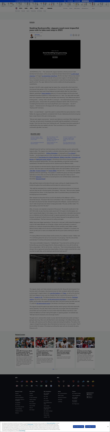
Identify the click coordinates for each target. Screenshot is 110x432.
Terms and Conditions (51, 423)
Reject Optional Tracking (78, 426)
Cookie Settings (22, 430)
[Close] (108, 426)
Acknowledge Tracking (90, 426)
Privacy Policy (30, 424)
